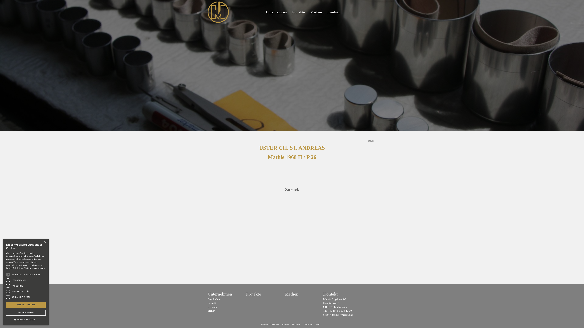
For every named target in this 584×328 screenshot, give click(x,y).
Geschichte (214, 299)
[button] (26, 320)
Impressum (296, 324)
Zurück (292, 189)
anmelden (285, 324)
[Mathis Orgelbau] (218, 11)
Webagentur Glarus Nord (270, 324)
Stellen (211, 310)
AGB (318, 324)
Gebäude (212, 306)
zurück (371, 141)
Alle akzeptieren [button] (26, 304)
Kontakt (333, 12)
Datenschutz (308, 324)
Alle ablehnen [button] (26, 312)
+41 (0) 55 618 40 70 (340, 310)
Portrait (212, 303)
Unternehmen (276, 12)
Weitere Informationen (34, 268)
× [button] (45, 242)
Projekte (298, 12)
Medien (316, 12)
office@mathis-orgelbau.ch (338, 314)
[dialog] (26, 282)
